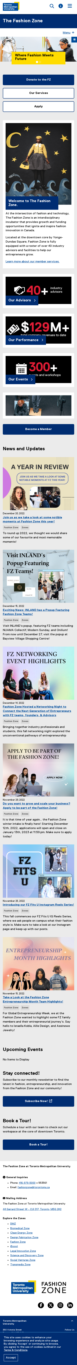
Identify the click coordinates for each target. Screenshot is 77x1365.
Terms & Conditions (15, 1350)
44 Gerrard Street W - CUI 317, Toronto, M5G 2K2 (32, 1209)
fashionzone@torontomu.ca (34, 1187)
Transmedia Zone (20, 1264)
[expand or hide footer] (72, 1321)
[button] (4, 49)
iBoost (14, 1246)
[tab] (37, 62)
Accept (11, 1357)
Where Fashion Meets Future (31, 57)
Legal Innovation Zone (23, 1251)
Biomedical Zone (20, 1228)
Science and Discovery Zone (27, 1255)
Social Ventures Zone (22, 1260)
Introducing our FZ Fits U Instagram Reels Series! (38, 904)
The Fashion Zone (23, 21)
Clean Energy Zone (21, 1233)
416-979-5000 (27, 1183)
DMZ (13, 1223)
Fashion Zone (18, 1242)
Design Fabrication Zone (24, 1237)
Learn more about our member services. (32, 261)
